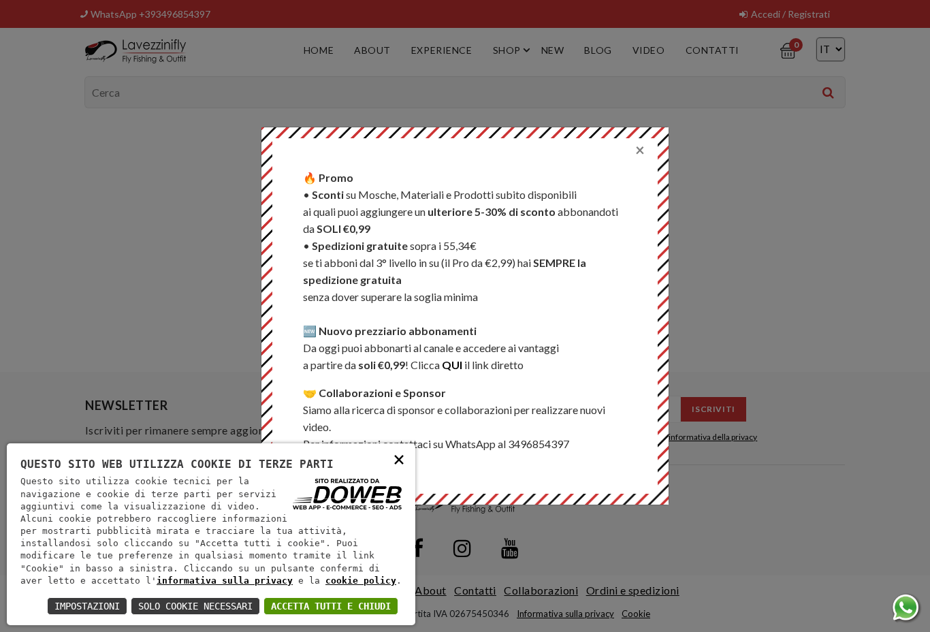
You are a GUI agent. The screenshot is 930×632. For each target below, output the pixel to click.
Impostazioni (87, 606)
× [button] (399, 459)
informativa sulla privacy (225, 580)
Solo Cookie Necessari (195, 606)
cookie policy (360, 580)
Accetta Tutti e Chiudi (331, 606)
